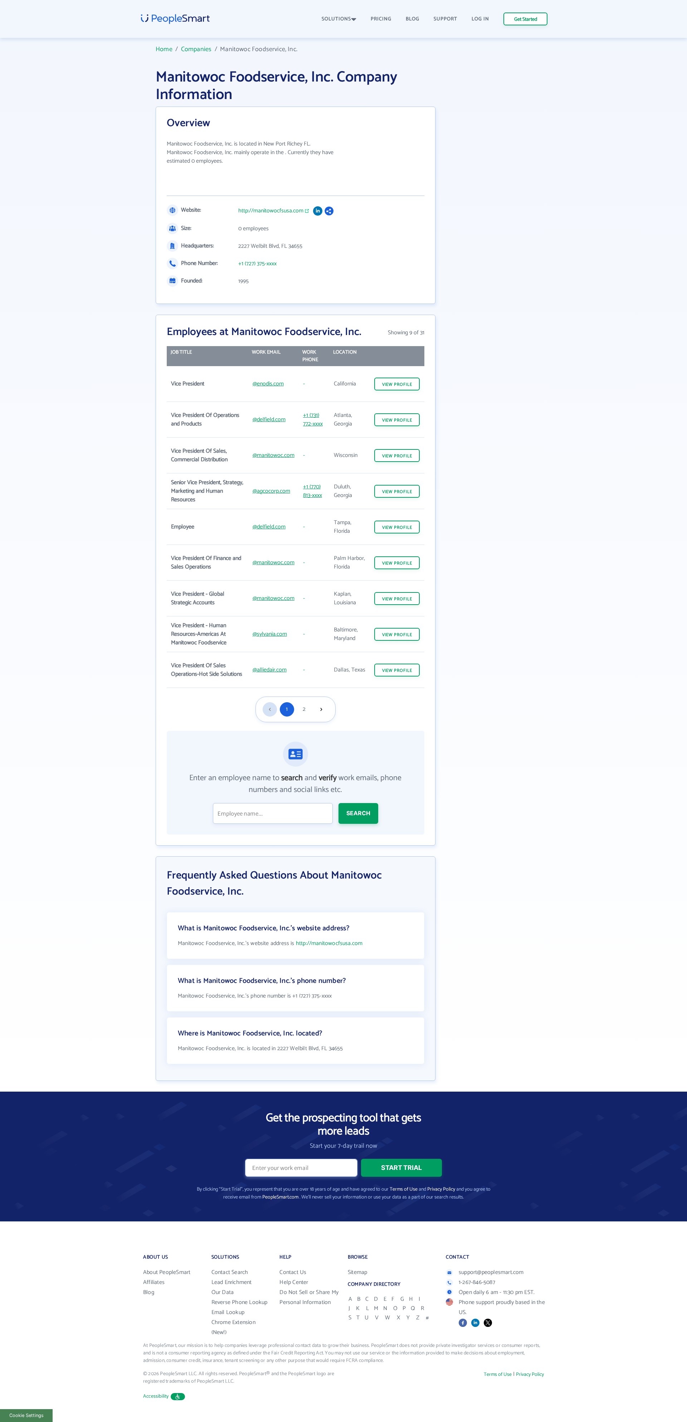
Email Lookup (227, 1312)
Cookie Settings (26, 1415)
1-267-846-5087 (477, 1282)
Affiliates (154, 1282)
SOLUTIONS (336, 19)
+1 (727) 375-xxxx (257, 264)
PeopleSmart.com (280, 1197)
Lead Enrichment (231, 1282)
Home (164, 49)
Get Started (525, 19)
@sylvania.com (270, 634)
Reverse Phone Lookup (239, 1302)
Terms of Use (404, 1189)
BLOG (412, 19)
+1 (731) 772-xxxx (313, 419)
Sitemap (357, 1272)
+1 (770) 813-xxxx (312, 491)
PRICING (381, 19)
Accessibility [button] (156, 1396)
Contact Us (292, 1272)
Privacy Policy (441, 1189)
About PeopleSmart (166, 1272)
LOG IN (480, 19)
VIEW (397, 384)
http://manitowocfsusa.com (270, 211)
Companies (196, 49)
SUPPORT (445, 19)
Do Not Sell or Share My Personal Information (308, 1297)
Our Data (222, 1292)
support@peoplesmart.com (491, 1272)
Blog (148, 1292)
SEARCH (358, 813)
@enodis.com (268, 384)
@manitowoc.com (273, 455)
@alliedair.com (270, 670)
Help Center (293, 1282)
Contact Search (229, 1272)
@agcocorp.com (271, 491)
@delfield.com (269, 419)
